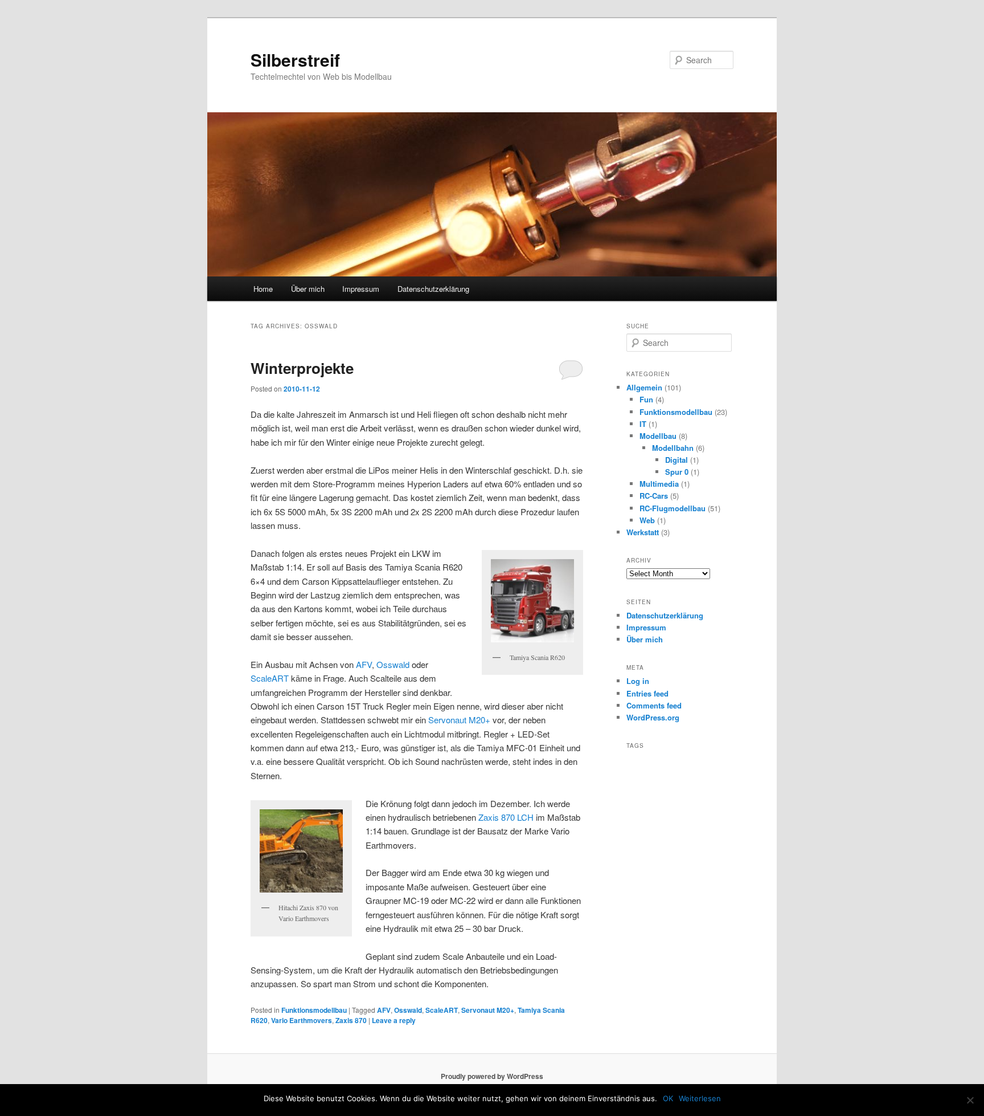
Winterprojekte (302, 367)
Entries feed (647, 693)
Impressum (360, 288)
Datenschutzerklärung (433, 288)
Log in (637, 680)
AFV (364, 664)
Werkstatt (642, 532)
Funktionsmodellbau (314, 1010)
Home (263, 288)
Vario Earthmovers (301, 1020)
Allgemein (644, 387)
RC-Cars (653, 495)
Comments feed (654, 705)
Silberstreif (295, 59)
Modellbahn (673, 447)
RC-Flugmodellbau (672, 508)
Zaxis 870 (351, 1020)
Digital (676, 459)
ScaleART (270, 678)
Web (647, 520)
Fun (646, 399)
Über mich (308, 288)
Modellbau (657, 435)
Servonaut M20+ (459, 720)
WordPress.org (652, 717)
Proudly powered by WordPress (492, 1076)
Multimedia (659, 483)
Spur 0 (676, 471)
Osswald (392, 664)
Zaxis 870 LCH (506, 817)
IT (642, 423)
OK (668, 1098)
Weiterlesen (700, 1098)
